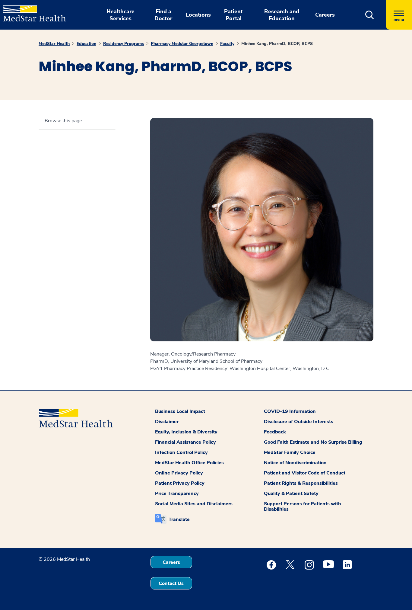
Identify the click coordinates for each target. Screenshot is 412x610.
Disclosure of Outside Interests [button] (298, 421)
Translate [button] (179, 519)
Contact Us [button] (171, 583)
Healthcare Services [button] (120, 15)
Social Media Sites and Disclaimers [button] (194, 503)
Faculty (227, 43)
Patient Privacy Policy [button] (179, 483)
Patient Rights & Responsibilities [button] (301, 483)
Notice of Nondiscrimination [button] (295, 462)
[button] (369, 15)
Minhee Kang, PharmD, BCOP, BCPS (277, 43)
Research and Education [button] (281, 15)
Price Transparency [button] (177, 493)
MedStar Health (54, 43)
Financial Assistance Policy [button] (185, 442)
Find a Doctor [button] (163, 15)
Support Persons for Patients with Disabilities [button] (302, 506)
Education (86, 43)
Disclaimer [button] (167, 421)
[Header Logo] (31, 10)
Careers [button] (325, 14)
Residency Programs (123, 43)
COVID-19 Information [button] (290, 411)
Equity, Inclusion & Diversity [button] (186, 432)
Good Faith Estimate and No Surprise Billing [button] (313, 442)
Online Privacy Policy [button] (179, 473)
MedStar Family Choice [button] (289, 452)
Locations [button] (198, 14)
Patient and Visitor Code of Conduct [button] (304, 473)
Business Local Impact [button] (180, 411)
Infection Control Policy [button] (181, 452)
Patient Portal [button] (233, 15)
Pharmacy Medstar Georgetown (182, 43)
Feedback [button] (275, 432)
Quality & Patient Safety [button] (291, 493)
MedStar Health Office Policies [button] (189, 462)
